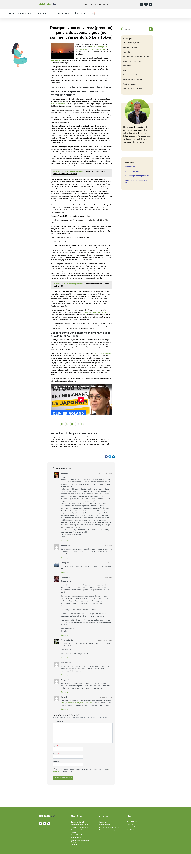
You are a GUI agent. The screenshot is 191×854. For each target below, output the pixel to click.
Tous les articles (20, 13)
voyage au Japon (57, 60)
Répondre (64, 541)
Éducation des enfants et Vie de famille (137, 57)
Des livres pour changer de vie (137, 176)
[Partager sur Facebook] (62, 424)
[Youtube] (141, 4)
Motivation (127, 66)
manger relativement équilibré (95, 312)
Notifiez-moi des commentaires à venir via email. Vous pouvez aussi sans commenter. (82, 770)
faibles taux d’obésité (58, 104)
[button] (106, 456)
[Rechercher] (151, 29)
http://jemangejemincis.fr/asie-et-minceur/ (76, 703)
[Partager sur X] (67, 424)
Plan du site (44, 13)
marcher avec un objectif (102, 353)
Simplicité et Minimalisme (132, 89)
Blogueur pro (130, 166)
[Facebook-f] (146, 4)
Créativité (126, 52)
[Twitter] (150, 4)
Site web (56, 761)
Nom (55, 746)
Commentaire (58, 721)
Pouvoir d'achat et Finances (133, 75)
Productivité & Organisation (133, 79)
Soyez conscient (56, 115)
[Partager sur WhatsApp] (77, 424)
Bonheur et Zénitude (130, 47)
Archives (63, 13)
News (125, 70)
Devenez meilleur (132, 171)
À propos (80, 13)
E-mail (56, 754)
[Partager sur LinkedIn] (72, 424)
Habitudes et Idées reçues (132, 61)
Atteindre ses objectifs (131, 43)
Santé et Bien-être (129, 84)
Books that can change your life (109, 830)
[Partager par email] (82, 424)
